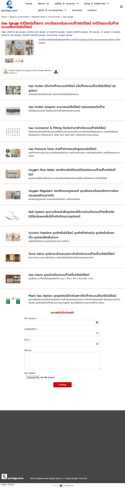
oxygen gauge (65, 35)
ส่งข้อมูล (62, 384)
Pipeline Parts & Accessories (46, 16)
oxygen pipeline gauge (77, 31)
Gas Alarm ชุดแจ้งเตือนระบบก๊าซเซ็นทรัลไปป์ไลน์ (59, 274)
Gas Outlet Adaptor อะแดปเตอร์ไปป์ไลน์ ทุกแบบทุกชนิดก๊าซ (67, 107)
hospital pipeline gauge (33, 35)
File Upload (29, 373)
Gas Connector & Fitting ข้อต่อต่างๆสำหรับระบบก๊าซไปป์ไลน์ (67, 128)
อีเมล (27, 339)
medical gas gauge (36, 31)
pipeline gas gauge (16, 31)
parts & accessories (19, 16)
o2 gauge (115, 31)
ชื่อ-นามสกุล (30, 318)
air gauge (105, 31)
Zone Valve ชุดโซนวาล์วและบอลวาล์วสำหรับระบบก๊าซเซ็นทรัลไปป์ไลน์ (71, 253)
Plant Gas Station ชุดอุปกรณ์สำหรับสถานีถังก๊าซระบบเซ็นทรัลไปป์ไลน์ (72, 295)
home (4, 16)
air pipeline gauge (55, 31)
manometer (51, 35)
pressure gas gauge (11, 35)
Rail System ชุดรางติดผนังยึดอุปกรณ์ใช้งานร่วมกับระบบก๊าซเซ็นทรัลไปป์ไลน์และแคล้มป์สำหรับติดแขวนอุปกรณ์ (71, 214)
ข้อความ (27, 350)
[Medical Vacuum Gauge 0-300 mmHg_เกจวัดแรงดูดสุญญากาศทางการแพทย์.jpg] (19, 60)
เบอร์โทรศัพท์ (30, 329)
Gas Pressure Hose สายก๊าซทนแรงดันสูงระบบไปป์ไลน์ (62, 149)
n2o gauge (94, 31)
